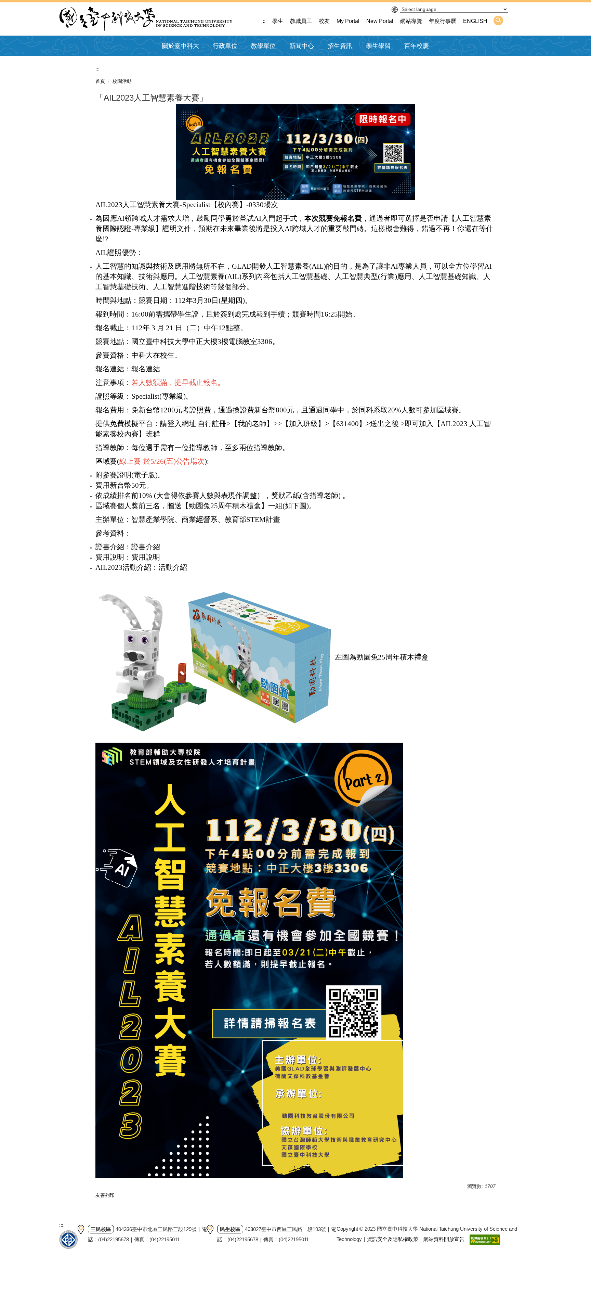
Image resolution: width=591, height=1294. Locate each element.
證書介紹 (145, 547)
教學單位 (263, 45)
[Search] (498, 20)
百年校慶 (416, 45)
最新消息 (299, 62)
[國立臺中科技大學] (145, 19)
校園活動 (122, 81)
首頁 (100, 81)
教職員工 (301, 21)
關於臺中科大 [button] (180, 45)
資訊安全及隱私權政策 (392, 1239)
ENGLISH (475, 21)
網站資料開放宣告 (443, 1239)
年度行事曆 (442, 21)
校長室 (219, 62)
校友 (324, 21)
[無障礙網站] (485, 1239)
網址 (189, 424)
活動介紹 (172, 567)
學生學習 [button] (378, 45)
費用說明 (145, 557)
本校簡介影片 (176, 62)
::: (263, 21)
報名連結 (145, 369)
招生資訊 (340, 45)
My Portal (348, 21)
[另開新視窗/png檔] (295, 152)
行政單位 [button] (225, 45)
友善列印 (105, 1195)
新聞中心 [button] (301, 45)
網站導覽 (411, 21)
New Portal (379, 21)
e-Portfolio (376, 62)
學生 (277, 21)
